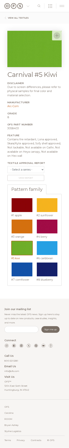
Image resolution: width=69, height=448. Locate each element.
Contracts (36, 440)
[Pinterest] (36, 345)
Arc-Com (13, 106)
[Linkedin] (21, 345)
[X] (28, 345)
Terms (7, 440)
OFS (6, 406)
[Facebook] (14, 345)
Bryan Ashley (11, 425)
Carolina (8, 412)
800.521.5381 (11, 360)
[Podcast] (51, 345)
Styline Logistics (12, 431)
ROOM (8, 419)
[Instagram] (6, 345)
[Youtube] (43, 345)
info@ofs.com (11, 371)
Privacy (21, 440)
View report (26, 178)
